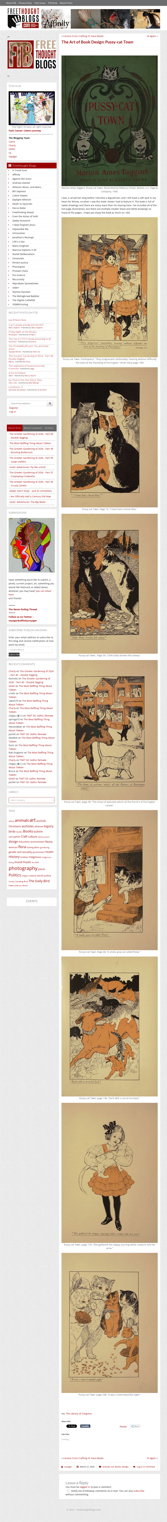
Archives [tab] (49, 428)
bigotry (48, 826)
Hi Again (151, 36)
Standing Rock (21, 881)
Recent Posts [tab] (14, 428)
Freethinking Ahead (23, 212)
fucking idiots (33, 847)
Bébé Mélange (34, 383)
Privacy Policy (25, 2)
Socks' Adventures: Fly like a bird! (27, 467)
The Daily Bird (39, 881)
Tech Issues (40, 2)
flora (22, 846)
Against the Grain (21, 178)
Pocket (123, 1426)
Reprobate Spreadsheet (25, 283)
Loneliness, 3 (16, 387)
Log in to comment (146, 1466)
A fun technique (17, 372)
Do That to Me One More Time (25, 380)
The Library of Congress (79, 1413)
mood (18, 862)
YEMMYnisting (20, 304)
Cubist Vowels (20, 195)
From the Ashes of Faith (25, 216)
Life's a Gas (18, 241)
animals (22, 820)
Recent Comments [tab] (33, 428)
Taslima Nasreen (21, 291)
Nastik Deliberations (23, 254)
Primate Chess (20, 270)
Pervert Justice (20, 262)
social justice (44, 875)
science (32, 875)
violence (18, 885)
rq (10, 152)
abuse (11, 821)
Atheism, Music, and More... (27, 187)
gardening (44, 847)
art (33, 820)
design (13, 841)
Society (12, 881)
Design (125, 1466)
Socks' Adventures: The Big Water (27, 501)
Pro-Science (18, 275)
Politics (15, 875)
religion (25, 875)
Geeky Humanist (21, 220)
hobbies (24, 857)
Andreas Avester (21, 182)
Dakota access (43, 837)
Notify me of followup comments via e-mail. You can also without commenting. (105, 1492)
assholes (28, 826)
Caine (12, 141)
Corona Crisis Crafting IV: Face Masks (83, 36)
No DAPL (35, 862)
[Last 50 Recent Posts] (17, 320)
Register (13, 407)
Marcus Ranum (30, 375)
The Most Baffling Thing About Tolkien (30, 443)
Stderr (15, 287)
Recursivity (18, 279)
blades (19, 831)
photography (23, 868)
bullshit (38, 831)
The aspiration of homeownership (26, 365)
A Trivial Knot (19, 170)
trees (11, 885)
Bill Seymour (19, 191)
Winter (25, 885)
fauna (48, 841)
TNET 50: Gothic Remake (40, 715)
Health (49, 852)
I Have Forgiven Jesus (23, 224)
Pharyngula (18, 266)
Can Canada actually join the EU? (26, 324)
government (39, 852)
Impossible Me (20, 229)
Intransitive (18, 233)
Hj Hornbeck (42, 390)
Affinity (16, 174)
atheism (38, 826)
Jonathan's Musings (23, 237)
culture (32, 836)
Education (24, 841)
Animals (106, 1466)
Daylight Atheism (21, 199)
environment (37, 841)
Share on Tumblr (85, 1426)
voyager (13, 156)
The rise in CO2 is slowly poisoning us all (30, 338)
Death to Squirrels (22, 203)
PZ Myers (32, 334)
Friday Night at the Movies (23, 331)
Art (112, 1466)
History (14, 856)
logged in (85, 1486)
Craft (24, 836)
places (41, 869)
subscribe (139, 1490)
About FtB (11, 2)
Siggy (32, 368)
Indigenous (35, 857)
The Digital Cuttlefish (23, 300)
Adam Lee (36, 352)
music (27, 862)
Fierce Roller (19, 208)
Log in (12, 411)
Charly (12, 145)
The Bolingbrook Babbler (25, 296)
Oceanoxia (18, 258)
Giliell (12, 149)
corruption (14, 836)
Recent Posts (66, 2)
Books (28, 831)
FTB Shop (52, 2)
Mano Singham (20, 245)
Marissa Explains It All (24, 249)
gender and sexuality (20, 852)
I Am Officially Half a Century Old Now (30, 496)
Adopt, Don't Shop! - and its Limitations (30, 490)
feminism (13, 847)
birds (12, 831)
